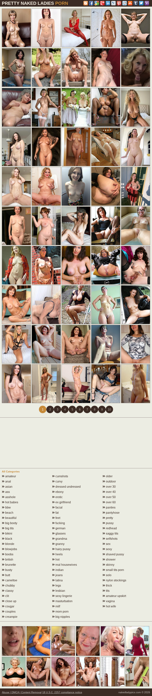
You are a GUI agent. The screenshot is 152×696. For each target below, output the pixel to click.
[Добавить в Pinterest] (119, 3)
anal (7, 481)
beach (8, 512)
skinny (109, 564)
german (60, 528)
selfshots (111, 538)
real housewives (66, 564)
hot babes (11, 502)
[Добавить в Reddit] (124, 3)
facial (58, 507)
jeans (59, 575)
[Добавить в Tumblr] (135, 3)
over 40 (110, 491)
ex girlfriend (63, 502)
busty (8, 569)
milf (57, 606)
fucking (60, 523)
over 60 (110, 502)
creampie (10, 616)
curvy (58, 481)
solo (108, 575)
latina (59, 580)
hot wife (110, 606)
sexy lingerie (63, 596)
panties (110, 507)
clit (6, 596)
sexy (108, 549)
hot (57, 559)
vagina (110, 601)
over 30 (110, 486)
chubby (9, 585)
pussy (109, 523)
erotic (59, 497)
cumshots (61, 476)
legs (58, 585)
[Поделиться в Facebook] (91, 3)
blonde (9, 543)
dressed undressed (68, 486)
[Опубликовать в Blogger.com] (85, 3)
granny (60, 543)
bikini (8, 533)
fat (57, 512)
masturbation (63, 601)
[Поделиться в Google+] (102, 3)
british (8, 559)
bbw (7, 507)
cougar (9, 606)
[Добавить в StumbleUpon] (130, 3)
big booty (10, 523)
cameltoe (10, 580)
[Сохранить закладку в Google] (97, 3)
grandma (61, 538)
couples (10, 611)
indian (59, 569)
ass (7, 491)
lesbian (60, 590)
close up (10, 601)
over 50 (110, 497)
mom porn (62, 611)
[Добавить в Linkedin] (108, 3)
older (109, 476)
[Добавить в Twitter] (141, 3)
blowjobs (10, 549)
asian (8, 486)
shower (110, 559)
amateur (10, 476)
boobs (8, 554)
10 (109, 409)
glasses (60, 533)
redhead (111, 528)
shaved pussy (114, 554)
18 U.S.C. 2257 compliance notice (62, 692)
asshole (10, 497)
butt (7, 575)
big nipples (62, 616)
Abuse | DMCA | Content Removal (22, 692)
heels (59, 554)
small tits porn (114, 569)
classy (9, 590)
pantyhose (112, 512)
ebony (59, 491)
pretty (109, 517)
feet (57, 517)
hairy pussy (62, 549)
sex (107, 543)
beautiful (10, 517)
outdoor (110, 481)
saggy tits (111, 533)
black (8, 538)
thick (108, 585)
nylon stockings (115, 580)
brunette (10, 564)
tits (107, 590)
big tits (9, 528)
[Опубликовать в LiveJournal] (113, 3)
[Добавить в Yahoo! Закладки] (147, 3)
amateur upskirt (115, 596)
